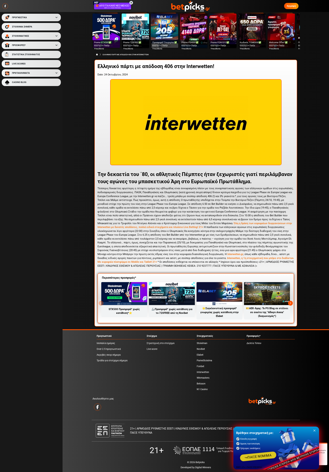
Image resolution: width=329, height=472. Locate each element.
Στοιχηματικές (205, 336)
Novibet (201, 349)
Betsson (201, 383)
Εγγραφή (291, 6)
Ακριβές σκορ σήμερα (109, 354)
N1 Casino (202, 389)
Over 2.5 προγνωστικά (109, 349)
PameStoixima (204, 360)
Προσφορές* (253, 336)
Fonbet (200, 366)
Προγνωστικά (104, 336)
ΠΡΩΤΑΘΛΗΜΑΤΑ (21, 73)
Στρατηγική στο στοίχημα (160, 343)
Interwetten (203, 372)
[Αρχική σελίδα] (97, 54)
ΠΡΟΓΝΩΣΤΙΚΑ (19, 17)
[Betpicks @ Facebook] (5, 6)
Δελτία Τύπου (254, 343)
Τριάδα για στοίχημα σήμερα (112, 360)
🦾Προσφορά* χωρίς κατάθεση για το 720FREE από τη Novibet (171, 311)
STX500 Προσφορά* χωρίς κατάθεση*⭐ (124, 311)
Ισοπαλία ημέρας (106, 343)
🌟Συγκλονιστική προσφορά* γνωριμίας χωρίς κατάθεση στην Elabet (219, 312)
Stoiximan (202, 343)
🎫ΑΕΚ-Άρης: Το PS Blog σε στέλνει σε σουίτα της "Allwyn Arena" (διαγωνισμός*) (267, 312)
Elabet (200, 354)
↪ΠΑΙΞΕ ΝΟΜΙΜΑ (258, 456)
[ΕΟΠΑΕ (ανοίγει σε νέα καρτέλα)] (207, 450)
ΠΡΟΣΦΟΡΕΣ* (19, 45)
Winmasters (203, 377)
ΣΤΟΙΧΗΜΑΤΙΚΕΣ (20, 36)
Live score (152, 349)
